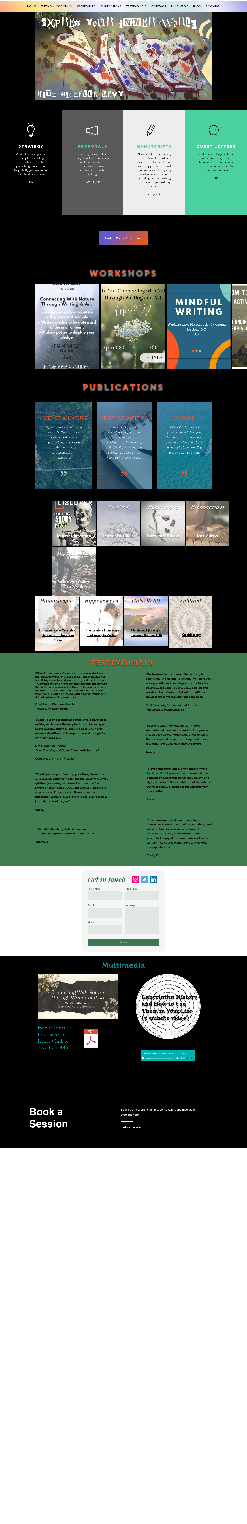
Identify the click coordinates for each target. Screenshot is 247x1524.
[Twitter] (144, 879)
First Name (94, 888)
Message (130, 905)
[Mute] (187, 1058)
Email (91, 905)
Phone (91, 922)
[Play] (143, 1058)
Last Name (131, 888)
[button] (30, 182)
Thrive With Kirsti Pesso (51, 708)
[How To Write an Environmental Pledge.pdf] (91, 1038)
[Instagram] (135, 879)
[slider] (191, 1058)
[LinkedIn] (153, 879)
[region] (74, 523)
